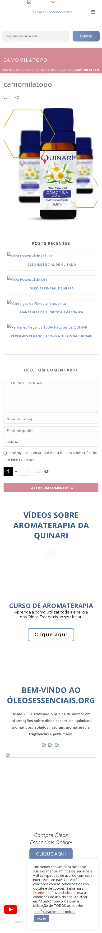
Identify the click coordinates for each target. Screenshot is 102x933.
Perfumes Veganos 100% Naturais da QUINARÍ (52, 336)
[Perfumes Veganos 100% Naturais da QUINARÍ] (51, 326)
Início (7, 70)
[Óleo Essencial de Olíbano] (51, 255)
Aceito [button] (41, 918)
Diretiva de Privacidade (51, 892)
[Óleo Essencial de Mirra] (51, 279)
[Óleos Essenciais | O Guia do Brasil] (51, 10)
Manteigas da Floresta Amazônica (51, 312)
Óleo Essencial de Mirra (52, 288)
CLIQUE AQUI (51, 854)
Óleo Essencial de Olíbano (51, 265)
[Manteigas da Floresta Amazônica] (51, 303)
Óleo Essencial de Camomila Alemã (44, 70)
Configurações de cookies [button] (54, 911)
